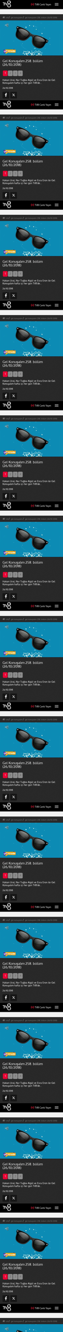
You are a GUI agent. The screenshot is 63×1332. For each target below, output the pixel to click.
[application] (31, 666)
